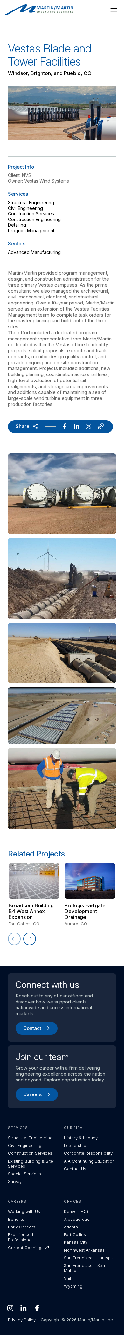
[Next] (29, 939)
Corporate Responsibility (88, 1153)
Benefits (16, 1219)
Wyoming (73, 1286)
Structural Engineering (31, 202)
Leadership (75, 1145)
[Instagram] (10, 1308)
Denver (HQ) (76, 1211)
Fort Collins (75, 1234)
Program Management (31, 230)
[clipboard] (100, 426)
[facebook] (64, 426)
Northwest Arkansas (84, 1250)
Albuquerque (77, 1219)
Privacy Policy (22, 1319)
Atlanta (71, 1226)
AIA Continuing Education (89, 1161)
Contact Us (75, 1168)
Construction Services (31, 213)
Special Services (24, 1173)
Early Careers (21, 1226)
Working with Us (24, 1211)
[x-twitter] (88, 426)
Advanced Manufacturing (34, 252)
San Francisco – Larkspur (89, 1257)
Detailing (17, 224)
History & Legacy (81, 1137)
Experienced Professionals (21, 1237)
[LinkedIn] (23, 1308)
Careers (32, 1094)
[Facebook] (37, 1308)
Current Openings (26, 1247)
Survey (15, 1181)
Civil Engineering (25, 208)
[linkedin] (76, 426)
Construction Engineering (34, 219)
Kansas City (75, 1242)
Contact (32, 1028)
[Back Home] (39, 9)
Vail (67, 1278)
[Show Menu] (113, 10)
